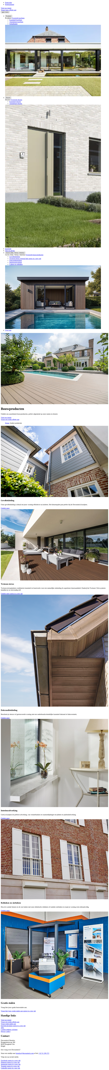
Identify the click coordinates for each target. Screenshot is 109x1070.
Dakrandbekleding (15, 260)
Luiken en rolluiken (16, 264)
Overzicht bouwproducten (34, 255)
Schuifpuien (13, 24)
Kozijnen (8, 16)
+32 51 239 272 (43, 1053)
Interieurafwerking (15, 262)
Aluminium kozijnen (16, 22)
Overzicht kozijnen (18, 18)
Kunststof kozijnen (15, 20)
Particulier (8, 2)
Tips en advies (10, 251)
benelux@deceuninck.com (25, 1053)
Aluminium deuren (15, 103)
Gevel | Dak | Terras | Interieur (15, 253)
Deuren (8, 98)
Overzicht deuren (16, 100)
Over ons (8, 330)
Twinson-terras (25, 259)
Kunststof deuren (15, 102)
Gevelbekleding (14, 257)
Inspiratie (8, 249)
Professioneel (9, 4)
